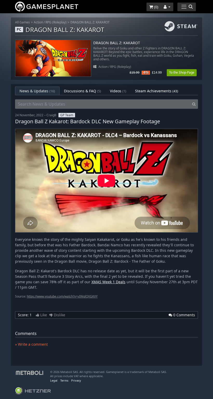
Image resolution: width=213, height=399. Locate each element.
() (155, 6)
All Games (22, 22)
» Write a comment (31, 344)
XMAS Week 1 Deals (108, 281)
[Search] (194, 104)
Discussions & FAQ (82, 90)
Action (38, 22)
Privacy (76, 380)
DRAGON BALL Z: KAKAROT (90, 22)
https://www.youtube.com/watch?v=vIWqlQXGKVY (62, 296)
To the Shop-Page (181, 72)
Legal (53, 380)
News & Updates (37, 90)
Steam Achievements (156, 90)
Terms (64, 380)
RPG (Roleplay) (55, 22)
